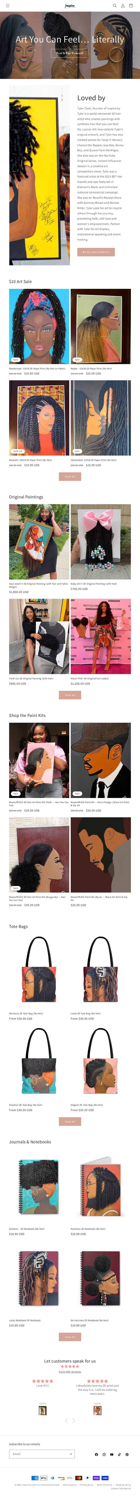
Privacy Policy (44, 773)
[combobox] (11, 744)
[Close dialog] (132, 703)
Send (59, 744)
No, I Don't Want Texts (37, 788)
